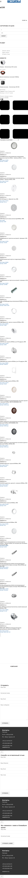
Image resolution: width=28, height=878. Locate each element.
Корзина (14, 678)
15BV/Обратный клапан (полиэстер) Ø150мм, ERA (12, 218)
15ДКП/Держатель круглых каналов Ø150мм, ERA (12, 322)
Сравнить (2, 151)
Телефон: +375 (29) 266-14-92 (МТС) (11, 653)
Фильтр (3, 36)
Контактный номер (5, 693)
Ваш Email (3, 699)
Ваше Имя (3, 687)
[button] (5, 50)
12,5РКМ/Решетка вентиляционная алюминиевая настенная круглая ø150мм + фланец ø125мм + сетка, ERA (13, 158)
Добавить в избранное (5, 152)
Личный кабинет (14, 676)
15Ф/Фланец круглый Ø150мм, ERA (8, 522)
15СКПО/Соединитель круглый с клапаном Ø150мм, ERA (13, 483)
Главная (2, 91)
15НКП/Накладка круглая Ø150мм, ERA (9, 381)
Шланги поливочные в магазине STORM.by (9, 76)
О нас (14, 672)
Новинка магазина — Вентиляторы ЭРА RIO (9, 86)
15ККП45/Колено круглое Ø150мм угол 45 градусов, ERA (13, 361)
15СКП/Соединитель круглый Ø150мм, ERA (10, 463)
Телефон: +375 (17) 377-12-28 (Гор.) (11, 656)
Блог (14, 673)
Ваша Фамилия (4, 763)
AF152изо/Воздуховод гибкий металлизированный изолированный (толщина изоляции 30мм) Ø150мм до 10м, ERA (13, 565)
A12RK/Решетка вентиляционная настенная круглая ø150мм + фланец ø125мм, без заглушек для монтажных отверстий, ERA (13, 543)
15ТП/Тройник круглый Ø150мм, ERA (9, 502)
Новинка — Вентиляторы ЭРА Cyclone (8, 66)
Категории (2, 11)
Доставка (14, 679)
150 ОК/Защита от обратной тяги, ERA (9, 199)
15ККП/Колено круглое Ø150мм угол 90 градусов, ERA (13, 341)
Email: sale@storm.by (7, 660)
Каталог (14, 671)
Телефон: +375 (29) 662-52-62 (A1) (11, 647)
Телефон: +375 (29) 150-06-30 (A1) (11, 649)
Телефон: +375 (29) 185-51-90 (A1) (11, 651)
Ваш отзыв (3, 774)
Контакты (14, 675)
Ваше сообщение (5, 704)
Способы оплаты (14, 681)
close (24, 20)
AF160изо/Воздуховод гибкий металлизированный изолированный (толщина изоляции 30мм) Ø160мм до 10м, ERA (13, 586)
